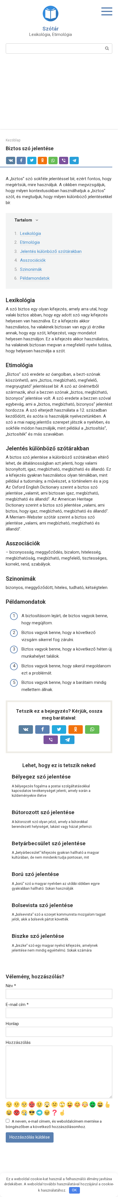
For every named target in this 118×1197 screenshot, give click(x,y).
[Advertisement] (59, 95)
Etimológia (30, 242)
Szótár (50, 29)
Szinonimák (31, 269)
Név (11, 985)
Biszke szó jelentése (38, 936)
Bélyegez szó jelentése (41, 776)
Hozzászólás (18, 1042)
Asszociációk (33, 260)
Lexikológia (30, 233)
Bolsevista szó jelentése (42, 905)
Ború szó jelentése (35, 874)
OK (74, 1190)
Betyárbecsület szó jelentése (49, 843)
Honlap (12, 1023)
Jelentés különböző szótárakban (51, 251)
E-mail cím (17, 1004)
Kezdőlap (13, 140)
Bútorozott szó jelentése (43, 812)
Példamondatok (35, 278)
